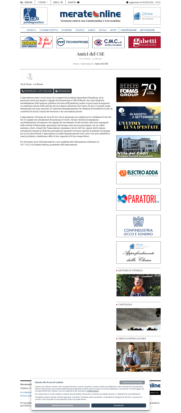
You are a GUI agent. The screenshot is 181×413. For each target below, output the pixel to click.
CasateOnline (129, 30)
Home (76, 64)
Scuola (103, 30)
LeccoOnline (147, 30)
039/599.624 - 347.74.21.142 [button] (38, 91)
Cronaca (31, 30)
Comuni (42, 2)
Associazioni (87, 64)
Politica (80, 30)
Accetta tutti (118, 405)
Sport (113, 30)
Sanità (91, 30)
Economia (67, 30)
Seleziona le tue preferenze (62, 405)
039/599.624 (63, 91)
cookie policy (93, 391)
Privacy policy (26, 396)
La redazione (26, 392)
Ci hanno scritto (49, 30)
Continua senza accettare (132, 382)
